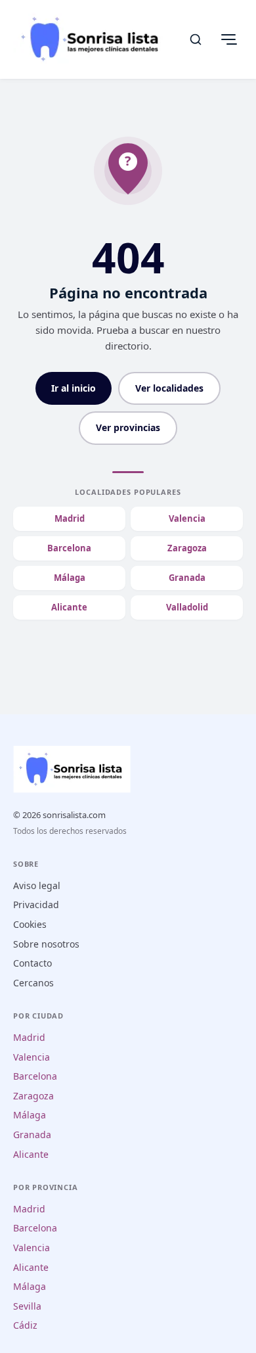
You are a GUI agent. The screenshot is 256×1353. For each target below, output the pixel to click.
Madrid (69, 518)
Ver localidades (169, 388)
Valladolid (187, 607)
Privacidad (36, 904)
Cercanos (33, 982)
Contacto (32, 963)
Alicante (69, 607)
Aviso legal (36, 885)
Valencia (187, 518)
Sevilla (27, 1306)
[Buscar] (195, 39)
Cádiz (25, 1325)
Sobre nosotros (46, 944)
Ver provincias (128, 427)
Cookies (30, 924)
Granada (187, 578)
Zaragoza (187, 548)
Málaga (69, 578)
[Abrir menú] (228, 39)
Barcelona (69, 548)
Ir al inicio (73, 388)
